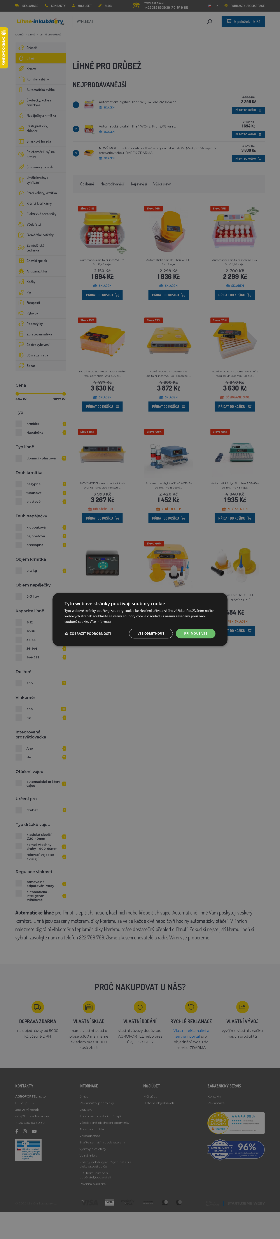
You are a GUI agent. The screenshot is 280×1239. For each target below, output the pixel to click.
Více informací (100, 621)
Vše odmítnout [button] (151, 633)
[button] (88, 633)
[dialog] (140, 619)
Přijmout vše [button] (195, 633)
